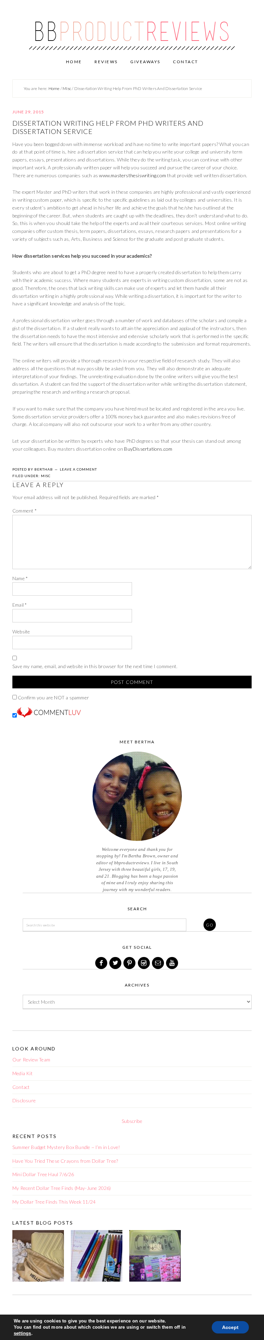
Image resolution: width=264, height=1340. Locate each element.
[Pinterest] (129, 963)
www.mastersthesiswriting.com (132, 175)
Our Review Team (31, 1059)
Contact (21, 1087)
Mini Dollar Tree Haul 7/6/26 (43, 1174)
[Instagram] (144, 963)
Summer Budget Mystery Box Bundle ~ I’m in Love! (66, 1147)
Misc (46, 476)
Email (19, 605)
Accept (230, 1327)
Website (21, 631)
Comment (24, 511)
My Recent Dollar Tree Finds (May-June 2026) (61, 1188)
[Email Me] (158, 963)
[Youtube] (172, 963)
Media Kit (22, 1073)
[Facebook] (101, 963)
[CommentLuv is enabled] (49, 716)
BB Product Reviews (132, 26)
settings (22, 1333)
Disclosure (24, 1100)
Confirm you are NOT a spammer (53, 697)
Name (20, 578)
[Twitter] (115, 963)
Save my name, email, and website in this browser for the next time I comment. (94, 666)
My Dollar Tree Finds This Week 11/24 (54, 1202)
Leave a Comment (78, 469)
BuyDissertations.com (148, 449)
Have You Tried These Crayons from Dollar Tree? (65, 1161)
